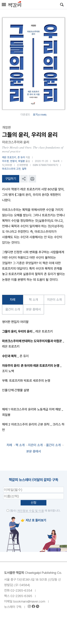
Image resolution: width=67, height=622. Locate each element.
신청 (33, 503)
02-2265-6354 (21, 590)
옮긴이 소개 (12, 309)
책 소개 (33, 300)
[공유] (24, 178)
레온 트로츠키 (9, 157)
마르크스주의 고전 (11, 168)
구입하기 (10, 179)
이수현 (5, 161)
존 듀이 (21, 157)
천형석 (13, 161)
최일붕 (21, 161)
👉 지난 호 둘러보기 (33, 520)
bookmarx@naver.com (29, 601)
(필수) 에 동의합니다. (34, 510)
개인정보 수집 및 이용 (30, 510)
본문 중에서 (33, 309)
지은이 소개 (54, 300)
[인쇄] (32, 178)
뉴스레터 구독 (12, 607)
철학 (24, 168)
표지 (40, 114)
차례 (12, 300)
